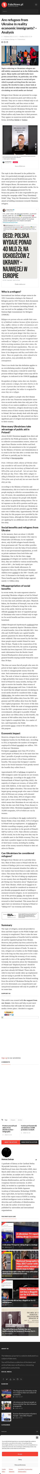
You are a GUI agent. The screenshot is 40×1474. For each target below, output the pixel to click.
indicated (31, 823)
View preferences (20, 1465)
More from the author (29, 1142)
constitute (13, 750)
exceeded (20, 745)
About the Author (10, 1142)
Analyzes (19, 1431)
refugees (13, 1120)
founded (26, 807)
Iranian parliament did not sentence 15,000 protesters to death (29, 1128)
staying (12, 536)
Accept (20, 1454)
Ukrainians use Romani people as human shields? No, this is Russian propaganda (25, 1404)
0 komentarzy (21, 39)
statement (14, 189)
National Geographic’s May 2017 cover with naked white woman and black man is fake (19, 1272)
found (29, 884)
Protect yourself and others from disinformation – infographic (9, 1129)
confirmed (30, 624)
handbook (33, 376)
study (29, 777)
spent (13, 725)
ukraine (20, 1120)
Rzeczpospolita (17, 458)
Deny (20, 1459)
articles (14, 416)
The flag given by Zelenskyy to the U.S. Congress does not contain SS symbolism (25, 1393)
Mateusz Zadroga (10, 39)
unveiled (11, 611)
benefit (23, 436)
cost (28, 508)
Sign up (4, 1057)
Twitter (24, 119)
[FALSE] (20, 1235)
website (20, 309)
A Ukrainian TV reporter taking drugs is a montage (19, 1245)
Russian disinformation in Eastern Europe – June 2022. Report (25, 1415)
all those (22, 772)
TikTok (16, 119)
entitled (15, 572)
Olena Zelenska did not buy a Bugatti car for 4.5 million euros (18, 1301)
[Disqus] (20, 1092)
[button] (37, 1438)
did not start (12, 687)
